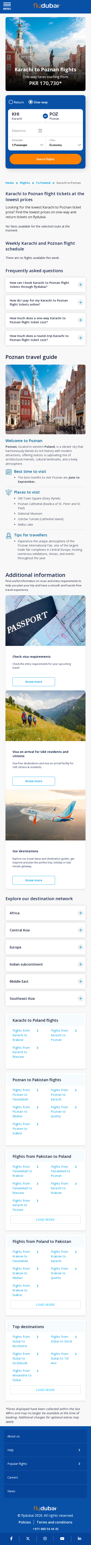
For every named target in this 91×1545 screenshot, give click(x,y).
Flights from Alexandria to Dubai (22, 1375)
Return (19, 102)
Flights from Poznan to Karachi (59, 1094)
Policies (25, 1522)
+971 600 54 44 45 (45, 1529)
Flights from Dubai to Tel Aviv (60, 1358)
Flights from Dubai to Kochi (61, 1339)
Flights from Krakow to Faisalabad (21, 1256)
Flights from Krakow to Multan (21, 1273)
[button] (45, 284)
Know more (33, 682)
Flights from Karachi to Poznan (59, 1035)
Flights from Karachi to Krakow (21, 1035)
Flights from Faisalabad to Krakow (22, 1171)
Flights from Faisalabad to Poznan (60, 1171)
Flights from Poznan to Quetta (59, 1111)
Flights (25, 183)
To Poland (43, 183)
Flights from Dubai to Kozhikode (21, 1358)
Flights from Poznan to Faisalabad (21, 1094)
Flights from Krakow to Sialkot (21, 1290)
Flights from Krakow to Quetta (59, 1273)
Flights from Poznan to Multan (21, 1111)
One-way (41, 102)
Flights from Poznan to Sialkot (21, 1128)
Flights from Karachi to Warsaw (21, 1052)
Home (10, 183)
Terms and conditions (54, 1522)
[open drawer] (7, 4)
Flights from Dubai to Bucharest (21, 1341)
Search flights (45, 159)
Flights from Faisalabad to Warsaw (22, 1188)
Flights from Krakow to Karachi (59, 1256)
